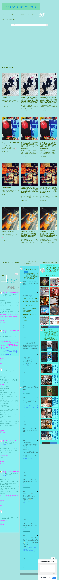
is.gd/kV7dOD (3, 520)
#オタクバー (3, 454)
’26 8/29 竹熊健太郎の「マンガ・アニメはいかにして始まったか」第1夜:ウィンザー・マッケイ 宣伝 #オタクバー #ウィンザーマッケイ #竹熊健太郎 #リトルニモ (9, 344)
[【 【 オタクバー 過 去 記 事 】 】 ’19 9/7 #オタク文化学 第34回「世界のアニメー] (54, 320)
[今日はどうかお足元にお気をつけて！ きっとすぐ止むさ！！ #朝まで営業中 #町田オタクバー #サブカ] (54, 310)
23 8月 (24, 491)
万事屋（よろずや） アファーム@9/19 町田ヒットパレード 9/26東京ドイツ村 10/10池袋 (30, 346)
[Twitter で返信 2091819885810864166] (24, 412)
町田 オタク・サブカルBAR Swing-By (21, 7)
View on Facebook (2, 322)
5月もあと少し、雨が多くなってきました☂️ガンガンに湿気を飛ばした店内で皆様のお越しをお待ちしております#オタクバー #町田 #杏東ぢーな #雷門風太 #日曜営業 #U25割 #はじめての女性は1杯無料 (29, 145)
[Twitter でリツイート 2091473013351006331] (24, 559)
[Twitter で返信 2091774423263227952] (24, 463)
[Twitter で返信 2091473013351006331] (24, 555)
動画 (3, 358)
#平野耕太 (10, 497)
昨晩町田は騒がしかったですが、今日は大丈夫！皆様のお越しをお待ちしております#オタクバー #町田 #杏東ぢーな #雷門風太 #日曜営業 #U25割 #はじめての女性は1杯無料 (29, 234)
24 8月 (24, 397)
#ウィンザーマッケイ (11, 454)
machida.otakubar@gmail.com (31, 261)
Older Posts (54, 252)
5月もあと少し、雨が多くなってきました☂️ (10, 142)
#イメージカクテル (10, 495)
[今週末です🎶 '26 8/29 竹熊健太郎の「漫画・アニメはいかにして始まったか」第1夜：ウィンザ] (54, 281)
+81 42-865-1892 (28, 263)
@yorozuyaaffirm (26, 350)
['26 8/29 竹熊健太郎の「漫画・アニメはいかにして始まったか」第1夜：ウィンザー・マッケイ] (44, 320)
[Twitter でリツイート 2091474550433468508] (24, 511)
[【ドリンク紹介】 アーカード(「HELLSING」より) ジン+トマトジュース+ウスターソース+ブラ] (44, 301)
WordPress (54, 262)
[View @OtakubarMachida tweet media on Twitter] (31, 296)
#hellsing (5, 497)
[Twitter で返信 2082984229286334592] (24, 369)
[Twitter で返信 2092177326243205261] (24, 325)
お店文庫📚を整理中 (6, 187)
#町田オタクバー (11, 314)
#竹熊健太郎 (27, 407)
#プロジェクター (33, 547)
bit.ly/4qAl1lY (3, 384)
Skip (50, 577)
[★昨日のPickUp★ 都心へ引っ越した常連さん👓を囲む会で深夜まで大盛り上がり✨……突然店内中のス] (44, 310)
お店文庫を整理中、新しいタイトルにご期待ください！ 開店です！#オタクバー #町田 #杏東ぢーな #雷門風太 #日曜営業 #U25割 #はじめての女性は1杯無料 (29, 190)
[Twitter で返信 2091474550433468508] (24, 507)
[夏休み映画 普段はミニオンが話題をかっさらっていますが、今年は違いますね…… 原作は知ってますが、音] (44, 281)
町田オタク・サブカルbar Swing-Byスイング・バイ (11, 293)
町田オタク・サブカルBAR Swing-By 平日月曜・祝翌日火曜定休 (30, 283)
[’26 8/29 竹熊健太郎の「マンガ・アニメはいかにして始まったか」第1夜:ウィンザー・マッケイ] (44, 291)
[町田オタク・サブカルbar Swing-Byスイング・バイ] (4, 278)
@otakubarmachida (26, 288)
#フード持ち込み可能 (7, 316)
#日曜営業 (31, 550)
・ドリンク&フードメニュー (8, 19)
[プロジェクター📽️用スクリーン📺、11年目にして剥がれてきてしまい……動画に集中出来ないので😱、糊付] (54, 301)
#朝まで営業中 (3, 314)
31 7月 (24, 354)
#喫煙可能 (15, 316)
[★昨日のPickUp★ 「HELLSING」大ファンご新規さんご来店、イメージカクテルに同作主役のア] (54, 291)
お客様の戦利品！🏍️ (6, 97)
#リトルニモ (7, 455)
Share (1, 324)
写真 (3, 320)
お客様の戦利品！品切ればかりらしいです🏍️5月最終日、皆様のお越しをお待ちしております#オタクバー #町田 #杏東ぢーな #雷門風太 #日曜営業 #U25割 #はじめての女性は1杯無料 (29, 100)
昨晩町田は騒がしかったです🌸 (9, 231)
